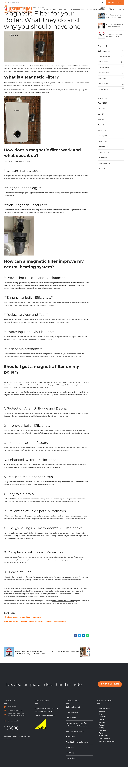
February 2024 (103, 136)
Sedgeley (102, 730)
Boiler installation (104, 56)
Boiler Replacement (73, 707)
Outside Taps (70, 753)
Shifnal (101, 719)
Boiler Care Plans (78, 9)
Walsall (101, 725)
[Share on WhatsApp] (87, 635)
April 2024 (101, 125)
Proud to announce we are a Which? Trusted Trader (115, 35)
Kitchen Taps (70, 758)
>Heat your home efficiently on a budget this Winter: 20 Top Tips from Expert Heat (35, 621)
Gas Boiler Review (104, 73)
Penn (101, 714)
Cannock (102, 722)
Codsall (102, 711)
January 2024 (102, 141)
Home (46, 9)
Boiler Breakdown (104, 51)
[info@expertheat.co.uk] (5, 710)
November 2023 (103, 152)
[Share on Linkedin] (83, 635)
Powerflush (70, 747)
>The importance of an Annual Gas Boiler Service (22, 617)
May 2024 (101, 119)
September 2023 (104, 163)
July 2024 (101, 108)
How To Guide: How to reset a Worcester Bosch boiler (114, 26)
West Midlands (104, 738)
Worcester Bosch (36, 92)
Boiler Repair (70, 737)
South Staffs (103, 736)
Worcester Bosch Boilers (75, 731)
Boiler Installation (72, 712)
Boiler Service (103, 62)
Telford (101, 733)
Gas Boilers (102, 78)
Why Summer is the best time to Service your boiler (113, 16)
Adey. (48, 92)
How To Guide (103, 84)
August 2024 (102, 103)
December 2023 (103, 147)
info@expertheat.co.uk (15, 710)
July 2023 (101, 169)
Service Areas (103, 89)
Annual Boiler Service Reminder (77, 742)
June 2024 (101, 114)
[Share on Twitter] (79, 635)
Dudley (101, 728)
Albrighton (102, 717)
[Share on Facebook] (75, 635)
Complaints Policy (13, 721)
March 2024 (102, 130)
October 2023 (103, 158)
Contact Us (9, 700)
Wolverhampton (104, 709)
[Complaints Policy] (5, 721)
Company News (103, 67)
